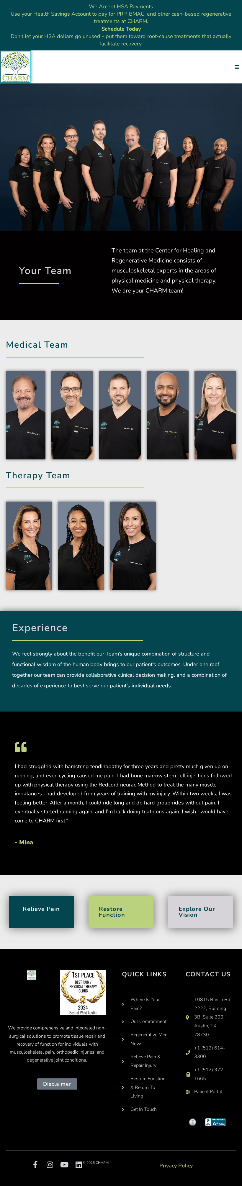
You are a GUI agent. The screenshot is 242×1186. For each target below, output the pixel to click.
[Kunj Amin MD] (167, 415)
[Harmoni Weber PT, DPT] (133, 546)
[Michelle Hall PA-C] (215, 415)
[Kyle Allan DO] (120, 415)
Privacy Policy (176, 1165)
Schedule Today (121, 28)
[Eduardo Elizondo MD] (72, 415)
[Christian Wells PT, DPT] (81, 546)
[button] (237, 67)
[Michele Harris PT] (29, 546)
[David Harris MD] (25, 415)
